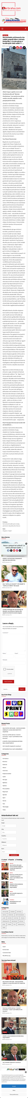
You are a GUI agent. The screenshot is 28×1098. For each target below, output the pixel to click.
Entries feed (6, 949)
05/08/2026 (7, 562)
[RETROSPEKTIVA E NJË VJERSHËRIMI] (5, 901)
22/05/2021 (8, 46)
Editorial (5, 764)
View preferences (14, 1094)
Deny (14, 1090)
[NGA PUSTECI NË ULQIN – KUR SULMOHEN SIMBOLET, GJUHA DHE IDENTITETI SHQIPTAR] (5, 866)
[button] (26, 1072)
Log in (4, 946)
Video (4, 809)
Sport (4, 797)
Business (5, 761)
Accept (14, 1086)
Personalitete (6, 788)
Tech (4, 803)
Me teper (5, 779)
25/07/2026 (7, 587)
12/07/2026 (7, 615)
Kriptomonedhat (7, 773)
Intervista (5, 770)
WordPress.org (6, 955)
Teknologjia (5, 806)
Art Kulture (5, 758)
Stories (4, 800)
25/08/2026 (7, 985)
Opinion (5, 785)
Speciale (5, 794)
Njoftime (5, 782)
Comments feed (7, 952)
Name (4, 653)
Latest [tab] (5, 860)
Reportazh (5, 35)
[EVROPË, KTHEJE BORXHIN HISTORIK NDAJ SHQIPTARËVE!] (5, 884)
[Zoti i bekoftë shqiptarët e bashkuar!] (5, 893)
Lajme (4, 776)
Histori (4, 767)
